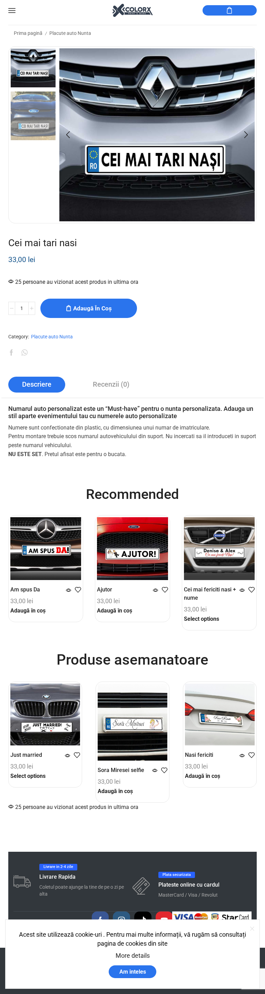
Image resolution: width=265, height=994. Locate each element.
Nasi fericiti (199, 755)
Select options (201, 619)
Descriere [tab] (36, 384)
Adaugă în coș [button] (28, 610)
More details (133, 955)
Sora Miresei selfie (121, 770)
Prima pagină (28, 33)
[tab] (36, 385)
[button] (68, 134)
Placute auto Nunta (70, 33)
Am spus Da (25, 589)
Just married (26, 755)
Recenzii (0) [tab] (111, 384)
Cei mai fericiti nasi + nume (210, 593)
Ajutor (104, 589)
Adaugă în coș (92, 308)
